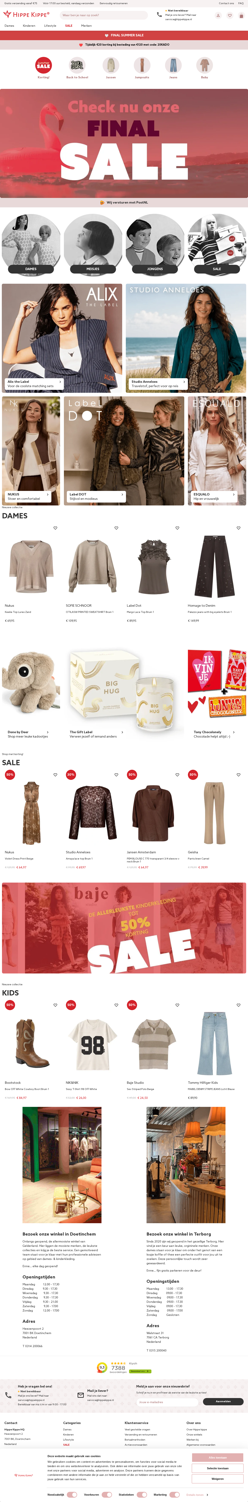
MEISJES (93, 269)
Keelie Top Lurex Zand (18, 612)
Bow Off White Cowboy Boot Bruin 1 (27, 1089)
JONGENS (155, 269)
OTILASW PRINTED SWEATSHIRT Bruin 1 (89, 612)
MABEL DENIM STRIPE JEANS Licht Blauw (211, 1089)
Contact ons (226, 3)
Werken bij (192, 1439)
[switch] (107, 1495)
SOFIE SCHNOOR (79, 606)
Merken (86, 26)
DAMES (30, 269)
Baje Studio (135, 1083)
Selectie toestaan (218, 1468)
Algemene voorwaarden (200, 1445)
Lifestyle (50, 26)
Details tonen (194, 1494)
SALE (217, 269)
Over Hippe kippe (196, 1429)
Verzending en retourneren (141, 1434)
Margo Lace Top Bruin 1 (140, 612)
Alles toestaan (218, 1457)
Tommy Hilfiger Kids (203, 1083)
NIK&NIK (72, 1083)
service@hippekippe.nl (100, 1400)
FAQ (241, 3)
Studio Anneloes (78, 852)
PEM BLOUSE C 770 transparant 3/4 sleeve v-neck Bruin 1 (153, 860)
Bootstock (13, 1083)
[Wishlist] (229, 15)
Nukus (9, 606)
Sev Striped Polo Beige (140, 1089)
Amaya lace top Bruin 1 (79, 859)
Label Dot (134, 606)
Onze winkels (194, 1434)
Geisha (193, 852)
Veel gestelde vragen (137, 1429)
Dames (9, 26)
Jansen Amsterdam (141, 852)
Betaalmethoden (135, 1439)
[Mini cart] (241, 15)
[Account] (218, 15)
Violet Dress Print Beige (19, 859)
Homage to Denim (201, 606)
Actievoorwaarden (136, 1445)
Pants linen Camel (198, 859)
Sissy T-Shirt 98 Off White (81, 1089)
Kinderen (29, 26)
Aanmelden (223, 1401)
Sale (68, 26)
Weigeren (218, 1478)
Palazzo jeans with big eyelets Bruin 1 (210, 612)
